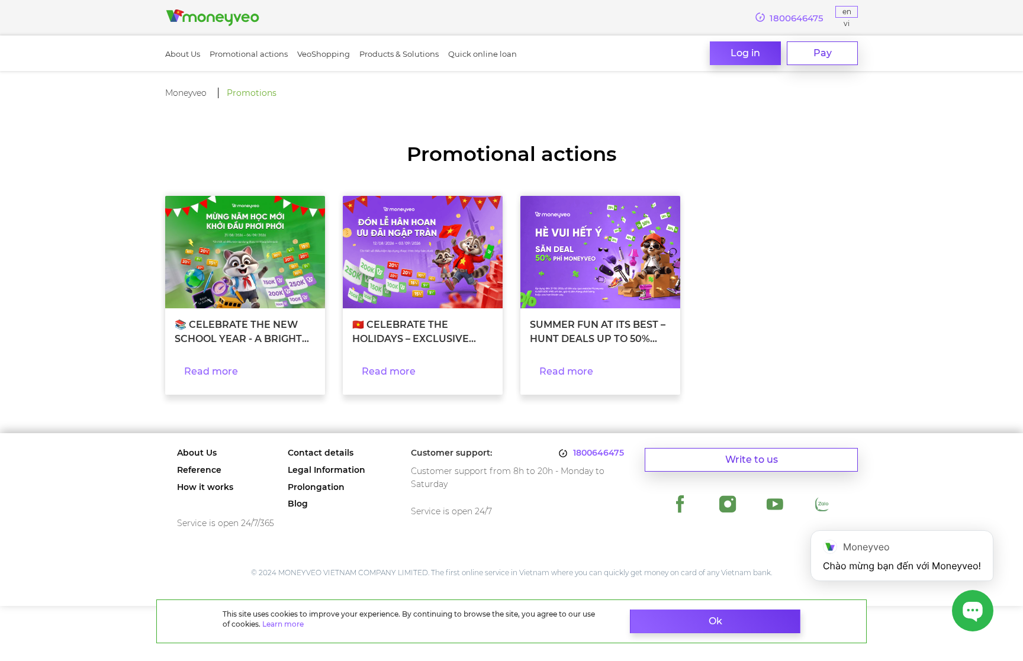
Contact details (320, 453)
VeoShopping (323, 54)
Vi (847, 23)
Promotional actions (249, 54)
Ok (715, 621)
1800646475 (598, 453)
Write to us (751, 459)
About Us (182, 54)
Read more (211, 371)
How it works (205, 487)
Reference (199, 470)
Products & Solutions (399, 54)
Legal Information (326, 470)
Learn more (283, 624)
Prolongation (316, 487)
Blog (298, 504)
